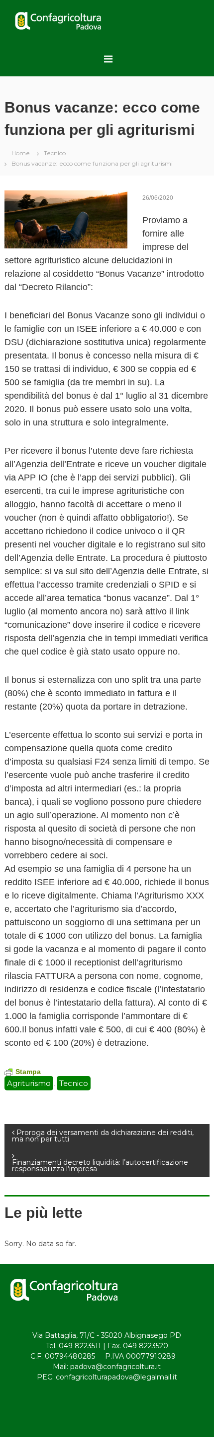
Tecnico (55, 153)
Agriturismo (29, 1083)
